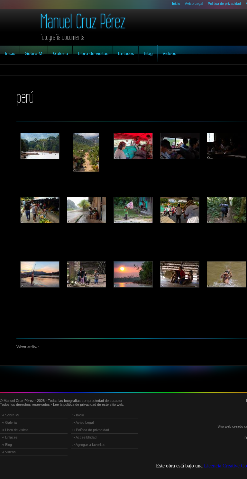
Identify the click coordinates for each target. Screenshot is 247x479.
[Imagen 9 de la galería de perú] (133, 210)
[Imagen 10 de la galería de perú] (179, 210)
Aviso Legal (194, 3)
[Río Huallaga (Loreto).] (133, 274)
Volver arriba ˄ (28, 346)
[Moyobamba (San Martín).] (39, 146)
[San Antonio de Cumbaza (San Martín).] (86, 152)
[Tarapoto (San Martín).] (226, 146)
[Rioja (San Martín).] (226, 274)
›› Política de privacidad (90, 430)
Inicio (176, 3)
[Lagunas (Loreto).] (86, 210)
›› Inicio (78, 415)
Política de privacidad (224, 3)
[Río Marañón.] (133, 146)
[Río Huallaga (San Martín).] (39, 274)
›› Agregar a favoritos (88, 445)
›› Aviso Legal (83, 422)
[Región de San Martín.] (179, 146)
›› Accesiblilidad (84, 437)
